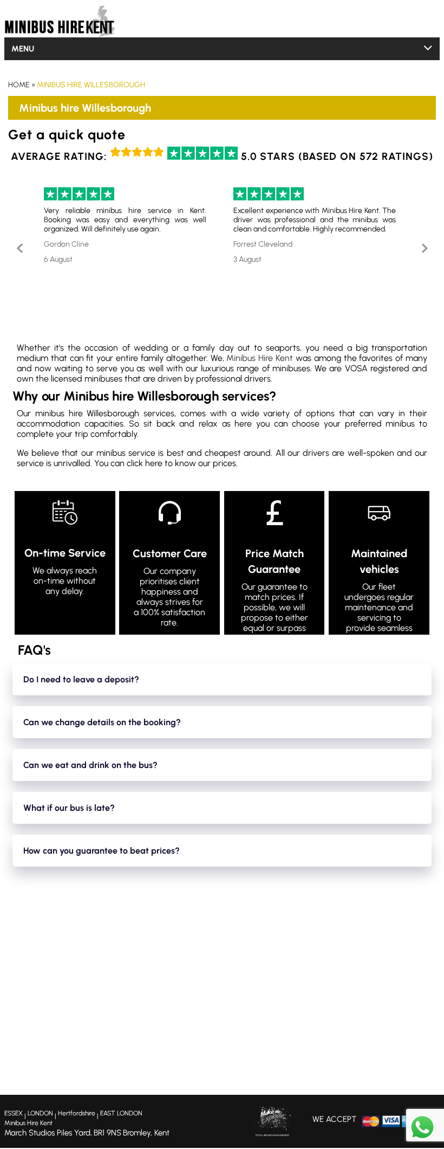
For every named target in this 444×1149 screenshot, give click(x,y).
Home (19, 84)
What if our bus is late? (69, 808)
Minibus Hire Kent (259, 358)
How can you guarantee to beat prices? (101, 850)
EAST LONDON (121, 1113)
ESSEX (13, 1113)
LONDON (40, 1113)
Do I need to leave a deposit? (81, 679)
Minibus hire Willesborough (91, 84)
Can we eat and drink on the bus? (90, 765)
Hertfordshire (76, 1113)
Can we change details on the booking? (102, 722)
